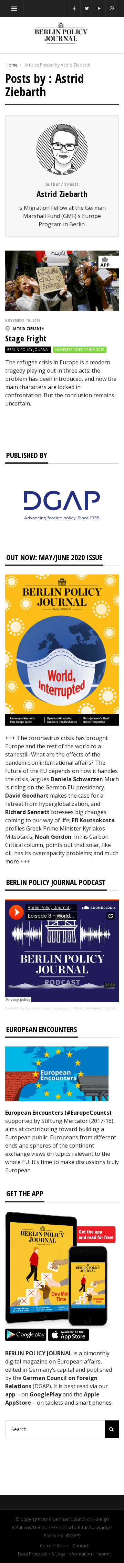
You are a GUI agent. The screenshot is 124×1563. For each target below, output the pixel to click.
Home (12, 65)
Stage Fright (25, 338)
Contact (81, 1545)
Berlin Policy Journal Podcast (28, 1008)
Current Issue (54, 1545)
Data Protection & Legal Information (55, 1554)
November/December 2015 (79, 349)
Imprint (103, 1554)
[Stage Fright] (62, 280)
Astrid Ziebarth (62, 193)
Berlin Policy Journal (28, 349)
